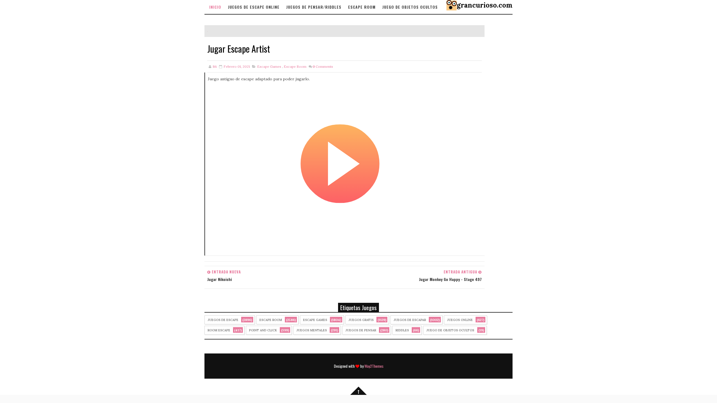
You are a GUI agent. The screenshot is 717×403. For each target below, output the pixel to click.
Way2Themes (373, 366)
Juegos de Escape (223, 320)
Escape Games (269, 66)
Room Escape (219, 330)
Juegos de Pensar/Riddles (313, 7)
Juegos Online (460, 320)
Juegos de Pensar (360, 330)
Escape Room (362, 7)
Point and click (263, 330)
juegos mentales (311, 330)
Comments (323, 66)
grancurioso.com (485, 5)
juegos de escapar (410, 320)
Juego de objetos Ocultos (410, 7)
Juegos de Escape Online (254, 7)
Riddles (402, 330)
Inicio (215, 7)
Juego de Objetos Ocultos (450, 330)
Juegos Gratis (361, 320)
